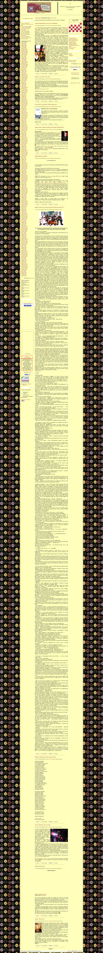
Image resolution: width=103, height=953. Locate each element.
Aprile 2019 (23, 183)
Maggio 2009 (24, 57)
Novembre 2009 (24, 64)
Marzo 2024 (23, 245)
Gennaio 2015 (24, 129)
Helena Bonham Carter (49, 146)
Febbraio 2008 (24, 42)
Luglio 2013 (23, 110)
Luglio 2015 (23, 135)
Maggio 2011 (23, 83)
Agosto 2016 (23, 149)
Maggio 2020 (24, 196)
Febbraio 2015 (24, 130)
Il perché (70, 54)
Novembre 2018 (24, 178)
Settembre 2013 (24, 112)
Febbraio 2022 (24, 219)
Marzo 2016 (23, 144)
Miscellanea (23, 33)
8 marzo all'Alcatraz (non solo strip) (42, 824)
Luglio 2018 (23, 173)
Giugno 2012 (23, 96)
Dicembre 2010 (24, 77)
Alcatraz (38, 841)
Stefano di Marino (57, 33)
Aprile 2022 (23, 221)
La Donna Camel (46, 858)
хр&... (22, 286)
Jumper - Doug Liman (39, 919)
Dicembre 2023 (24, 242)
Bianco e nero (71, 60)
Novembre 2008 (24, 51)
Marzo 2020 (23, 194)
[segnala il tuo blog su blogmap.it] (27, 385)
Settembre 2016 (24, 150)
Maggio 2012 (24, 95)
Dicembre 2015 (24, 141)
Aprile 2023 (23, 233)
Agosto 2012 (23, 99)
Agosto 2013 (23, 111)
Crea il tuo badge (27, 357)
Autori (70, 53)
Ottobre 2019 (24, 189)
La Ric (43, 13)
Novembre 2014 (24, 127)
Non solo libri (24, 36)
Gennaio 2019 (24, 180)
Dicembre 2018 (24, 179)
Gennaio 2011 (24, 79)
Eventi (22, 29)
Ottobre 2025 (24, 265)
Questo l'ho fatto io (25, 37)
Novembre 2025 (24, 266)
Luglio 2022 (23, 224)
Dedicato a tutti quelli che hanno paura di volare (45, 757)
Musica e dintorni (24, 34)
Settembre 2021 (24, 213)
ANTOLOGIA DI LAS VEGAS (41, 156)
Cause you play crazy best (42, 89)
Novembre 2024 (24, 253)
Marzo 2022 (23, 220)
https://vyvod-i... (24, 281)
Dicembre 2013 (24, 115)
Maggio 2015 (24, 133)
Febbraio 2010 (24, 67)
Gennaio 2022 (24, 218)
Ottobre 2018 (24, 176)
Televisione (23, 38)
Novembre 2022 (24, 228)
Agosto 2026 (23, 275)
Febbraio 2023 (24, 231)
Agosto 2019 (23, 187)
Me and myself (24, 32)
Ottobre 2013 (24, 113)
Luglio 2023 (23, 236)
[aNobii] (28, 330)
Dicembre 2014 (24, 128)
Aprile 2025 (23, 259)
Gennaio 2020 (24, 192)
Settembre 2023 (24, 239)
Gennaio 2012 (24, 91)
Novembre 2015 (24, 140)
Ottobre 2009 (24, 63)
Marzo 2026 (23, 270)
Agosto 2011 (23, 86)
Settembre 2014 (24, 125)
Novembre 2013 (24, 114)
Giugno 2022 (23, 223)
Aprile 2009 (23, 56)
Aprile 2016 (23, 145)
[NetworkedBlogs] (28, 303)
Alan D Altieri (49, 44)
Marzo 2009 (23, 55)
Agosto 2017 (23, 162)
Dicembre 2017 (24, 166)
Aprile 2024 (23, 246)
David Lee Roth (60, 924)
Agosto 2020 (23, 200)
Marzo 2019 (23, 182)
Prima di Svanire (72, 41)
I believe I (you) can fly (40, 866)
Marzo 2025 (23, 258)
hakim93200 (43, 895)
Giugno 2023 (23, 235)
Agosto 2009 (23, 61)
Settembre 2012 (24, 100)
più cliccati (32, 278)
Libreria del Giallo (61, 31)
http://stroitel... (24, 284)
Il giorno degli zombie (73, 39)
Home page (23, 951)
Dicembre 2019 (24, 191)
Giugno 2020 (23, 198)
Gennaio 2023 (24, 230)
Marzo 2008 (23, 43)
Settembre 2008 (24, 49)
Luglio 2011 (23, 85)
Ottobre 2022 (24, 227)
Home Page (38, 17)
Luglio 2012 (23, 97)
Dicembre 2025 (24, 267)
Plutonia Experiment (73, 44)
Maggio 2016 (24, 146)
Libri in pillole (24, 31)
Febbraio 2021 (24, 206)
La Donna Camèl (38, 818)
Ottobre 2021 (24, 214)
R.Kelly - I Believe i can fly (40, 894)
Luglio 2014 (23, 123)
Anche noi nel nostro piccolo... (27, 24)
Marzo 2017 (23, 156)
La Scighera (71, 48)
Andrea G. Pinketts (39, 31)
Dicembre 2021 (24, 216)
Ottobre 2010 (24, 75)
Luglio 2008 (23, 47)
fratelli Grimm (49, 66)
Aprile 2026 (23, 271)
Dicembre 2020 (24, 204)
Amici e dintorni (24, 23)
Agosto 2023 (23, 238)
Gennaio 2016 (24, 142)
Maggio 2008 (24, 45)
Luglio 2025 (23, 262)
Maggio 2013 (24, 108)
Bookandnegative (72, 38)
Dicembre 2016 (24, 153)
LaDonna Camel (49, 35)
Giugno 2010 (23, 71)
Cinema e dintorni (24, 27)
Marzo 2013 (23, 106)
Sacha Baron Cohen (48, 148)
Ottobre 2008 (24, 50)
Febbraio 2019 (24, 181)
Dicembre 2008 (24, 52)
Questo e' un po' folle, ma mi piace (42, 76)
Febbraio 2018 (24, 168)
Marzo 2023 (23, 232)
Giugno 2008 (23, 46)
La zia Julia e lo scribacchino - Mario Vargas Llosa (46, 104)
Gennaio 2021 (24, 205)
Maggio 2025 (24, 260)
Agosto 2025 (23, 263)
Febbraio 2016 (24, 143)
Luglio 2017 (23, 161)
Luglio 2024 (23, 249)
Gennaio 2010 (24, 66)
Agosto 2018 (23, 174)
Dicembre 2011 (24, 90)
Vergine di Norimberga (60, 61)
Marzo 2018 (23, 169)
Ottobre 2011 (24, 88)
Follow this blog (27, 305)
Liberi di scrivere (72, 47)
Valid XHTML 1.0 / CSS (75, 83)
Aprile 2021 (23, 208)
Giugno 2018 (23, 172)
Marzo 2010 (23, 68)
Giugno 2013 (23, 109)
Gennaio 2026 (24, 268)
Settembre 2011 (24, 87)
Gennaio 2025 (24, 255)
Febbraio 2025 (24, 256)
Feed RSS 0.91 (76, 73)
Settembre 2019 (24, 188)
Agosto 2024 (23, 250)
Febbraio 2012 (24, 92)
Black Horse (37, 856)
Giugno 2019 (23, 185)
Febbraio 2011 (24, 80)
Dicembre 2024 (24, 254)
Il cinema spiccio (72, 42)
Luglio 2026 (23, 274)
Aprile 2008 (23, 44)
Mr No (43, 842)
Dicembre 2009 (24, 65)
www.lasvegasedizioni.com (50, 169)
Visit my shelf (27, 353)
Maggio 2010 (24, 70)
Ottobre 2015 (24, 139)
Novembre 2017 (24, 165)
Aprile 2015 (23, 132)
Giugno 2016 (23, 147)
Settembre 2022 (24, 226)
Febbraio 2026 (24, 269)
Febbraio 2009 (24, 54)
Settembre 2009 (24, 62)
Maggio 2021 (24, 209)
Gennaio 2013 (24, 104)
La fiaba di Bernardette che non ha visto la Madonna (46, 23)
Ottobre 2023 (24, 240)
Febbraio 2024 (24, 244)
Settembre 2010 (24, 74)
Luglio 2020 (23, 199)
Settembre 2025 (24, 264)
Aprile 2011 (23, 82)
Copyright (71, 55)
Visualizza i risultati (25, 399)
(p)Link (37, 73)
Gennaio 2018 (24, 167)
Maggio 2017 (24, 159)
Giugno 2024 (23, 248)
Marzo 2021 (23, 207)
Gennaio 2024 (24, 243)
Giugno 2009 (23, 59)
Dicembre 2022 (24, 229)
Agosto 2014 (23, 124)
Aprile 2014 (23, 120)
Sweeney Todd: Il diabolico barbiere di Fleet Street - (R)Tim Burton (49, 127)
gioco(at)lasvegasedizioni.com (47, 184)
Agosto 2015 (23, 136)
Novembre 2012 (24, 102)
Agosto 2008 (23, 48)
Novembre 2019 (24, 190)
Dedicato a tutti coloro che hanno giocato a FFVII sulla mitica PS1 (49, 207)
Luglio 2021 (23, 211)
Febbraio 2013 (24, 105)
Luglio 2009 (23, 60)
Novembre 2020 (24, 203)
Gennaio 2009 (24, 53)
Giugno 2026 (23, 273)
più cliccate (79, 63)
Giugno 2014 (23, 122)
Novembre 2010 (24, 76)
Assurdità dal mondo (25, 26)
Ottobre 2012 (24, 101)
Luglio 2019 (23, 186)
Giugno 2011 (23, 84)
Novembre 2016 (24, 152)
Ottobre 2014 (24, 126)
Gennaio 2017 (24, 154)
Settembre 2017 (24, 163)
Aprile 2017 (23, 158)
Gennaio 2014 (24, 116)
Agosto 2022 (23, 225)
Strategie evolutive (72, 43)
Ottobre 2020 (24, 202)
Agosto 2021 (23, 212)
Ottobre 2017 (24, 164)
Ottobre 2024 (24, 252)
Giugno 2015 (23, 134)
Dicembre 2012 (24, 103)
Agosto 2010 (23, 73)
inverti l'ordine (53, 17)
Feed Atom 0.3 (76, 74)
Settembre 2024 (24, 251)
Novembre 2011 (24, 89)
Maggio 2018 (24, 171)
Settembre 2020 (24, 201)
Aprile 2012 (23, 94)
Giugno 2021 (23, 210)
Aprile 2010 (23, 69)
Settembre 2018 (24, 175)
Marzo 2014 (23, 119)
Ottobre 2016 (24, 151)
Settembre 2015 (24, 137)
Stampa (56, 73)
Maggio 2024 (24, 247)
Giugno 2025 (23, 261)
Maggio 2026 (24, 272)
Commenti (43, 73)
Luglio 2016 (23, 148)
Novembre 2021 (24, 215)
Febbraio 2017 (24, 155)
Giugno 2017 (23, 160)
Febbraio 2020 (24, 193)
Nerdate (23, 35)
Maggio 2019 (24, 184)
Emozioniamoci (24, 28)
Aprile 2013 (23, 107)
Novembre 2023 (24, 241)
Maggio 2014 (24, 121)
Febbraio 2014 (24, 117)
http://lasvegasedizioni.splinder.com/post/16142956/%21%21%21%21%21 (50, 182)
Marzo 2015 (23, 131)
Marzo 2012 (23, 93)
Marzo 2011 (23, 81)
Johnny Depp (57, 132)
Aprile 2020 (23, 195)
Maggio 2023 (24, 234)
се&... (22, 292)
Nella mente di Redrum (73, 40)
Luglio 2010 (23, 72)
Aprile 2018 (23, 170)
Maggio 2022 (24, 222)
